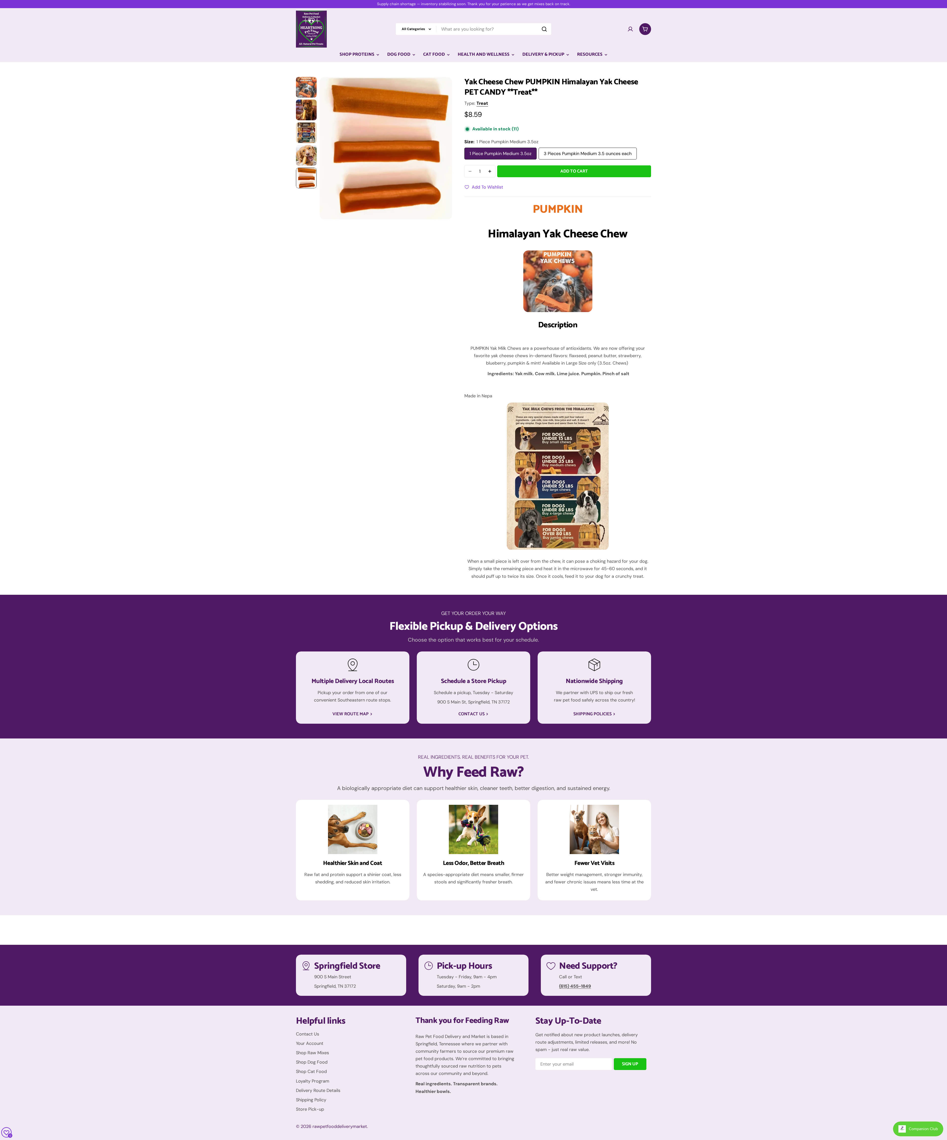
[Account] (630, 29)
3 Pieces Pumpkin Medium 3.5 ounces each (588, 154)
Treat (482, 103)
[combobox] (473, 29)
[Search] (544, 29)
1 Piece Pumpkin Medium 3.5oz (500, 154)
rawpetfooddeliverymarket (339, 1126)
